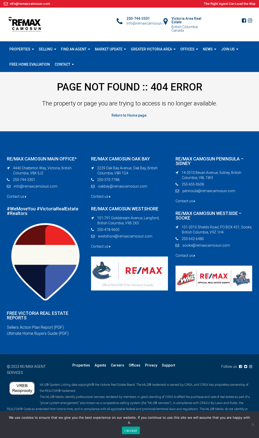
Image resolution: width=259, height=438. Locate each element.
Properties (81, 365)
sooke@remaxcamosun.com (206, 245)
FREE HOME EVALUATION (29, 64)
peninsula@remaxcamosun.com (208, 191)
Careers (117, 365)
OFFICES (187, 49)
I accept (130, 430)
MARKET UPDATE (108, 49)
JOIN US (228, 49)
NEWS (208, 49)
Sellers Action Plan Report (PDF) (35, 327)
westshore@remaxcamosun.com (125, 236)
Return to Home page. (129, 115)
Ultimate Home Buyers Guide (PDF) (38, 333)
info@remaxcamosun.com (35, 186)
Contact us (16, 196)
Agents (100, 365)
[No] (252, 424)
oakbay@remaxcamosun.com (122, 186)
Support (168, 365)
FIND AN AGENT (74, 49)
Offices (134, 365)
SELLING (46, 49)
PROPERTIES (19, 49)
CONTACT (62, 64)
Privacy (151, 365)
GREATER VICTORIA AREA (151, 49)
